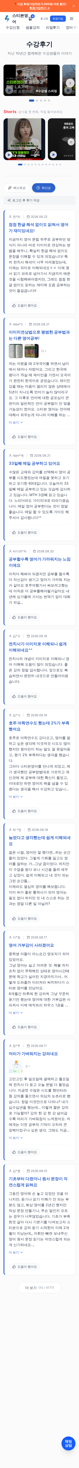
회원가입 (58, 18)
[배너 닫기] (74, 6)
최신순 (46, 188)
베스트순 (19, 188)
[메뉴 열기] (71, 19)
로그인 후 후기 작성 (26, 200)
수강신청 (13, 27)
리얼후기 (53, 27)
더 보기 (14, 422)
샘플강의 (33, 27)
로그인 (44, 18)
